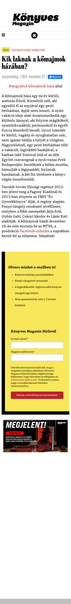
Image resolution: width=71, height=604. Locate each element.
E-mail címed (20, 339)
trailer (19, 50)
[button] (3, 35)
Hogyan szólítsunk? (22, 352)
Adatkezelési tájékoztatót (24, 380)
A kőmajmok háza (39, 86)
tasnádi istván (38, 50)
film (14, 50)
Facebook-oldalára (34, 231)
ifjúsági (27, 50)
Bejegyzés (17, 86)
